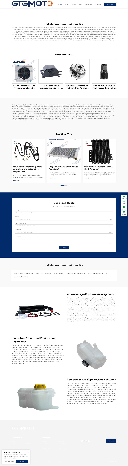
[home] (32, 4)
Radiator (44, 441)
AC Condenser (62, 443)
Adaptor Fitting (62, 453)
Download (73, 4)
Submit (64, 247)
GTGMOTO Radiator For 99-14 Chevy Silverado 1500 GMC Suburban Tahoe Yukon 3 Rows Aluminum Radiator (24, 87)
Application (88, 4)
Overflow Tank (46, 448)
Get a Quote (110, 4)
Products (59, 4)
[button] (62, 185)
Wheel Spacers (62, 450)
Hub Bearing (45, 450)
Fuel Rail (44, 453)
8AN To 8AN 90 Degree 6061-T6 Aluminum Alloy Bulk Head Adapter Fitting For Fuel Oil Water (104, 87)
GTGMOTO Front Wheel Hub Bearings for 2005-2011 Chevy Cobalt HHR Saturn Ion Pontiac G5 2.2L (77, 87)
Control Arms (62, 448)
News (80, 4)
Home (13, 441)
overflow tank (58, 273)
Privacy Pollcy (59, 461)
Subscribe (111, 441)
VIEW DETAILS (24, 71)
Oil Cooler (45, 443)
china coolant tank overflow (76, 273)
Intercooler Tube (63, 446)
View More (16, 180)
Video (66, 4)
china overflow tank (20, 277)
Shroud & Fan (46, 446)
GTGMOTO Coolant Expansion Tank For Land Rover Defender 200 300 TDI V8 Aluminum (51, 87)
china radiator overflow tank (97, 273)
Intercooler (61, 441)
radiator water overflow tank (23, 273)
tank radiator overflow (43, 273)
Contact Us (98, 4)
